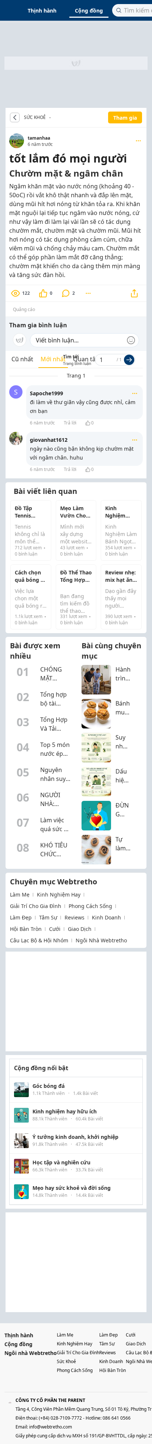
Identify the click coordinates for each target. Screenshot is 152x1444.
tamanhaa (39, 138)
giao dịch (79, 928)
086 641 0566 (117, 1418)
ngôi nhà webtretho (101, 940)
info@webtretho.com (50, 1427)
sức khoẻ (66, 1361)
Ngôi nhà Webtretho (30, 1352)
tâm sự (48, 917)
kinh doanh (106, 917)
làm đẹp (21, 917)
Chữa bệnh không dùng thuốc (52, 117)
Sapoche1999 (46, 393)
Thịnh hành (42, 10)
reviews (74, 917)
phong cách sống (90, 905)
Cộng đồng (89, 10)
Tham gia (125, 117)
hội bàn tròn (26, 928)
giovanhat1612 (49, 439)
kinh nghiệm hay (58, 894)
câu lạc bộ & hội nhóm (39, 940)
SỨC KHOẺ (35, 117)
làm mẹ (20, 894)
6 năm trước (42, 423)
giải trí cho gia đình (35, 905)
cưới (55, 928)
